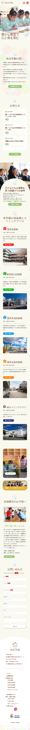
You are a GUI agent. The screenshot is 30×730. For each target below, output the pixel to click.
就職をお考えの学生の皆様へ (14, 141)
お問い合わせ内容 (7, 617)
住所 (4, 610)
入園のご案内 (15, 204)
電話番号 (5, 596)
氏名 (5, 576)
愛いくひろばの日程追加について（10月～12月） (15, 115)
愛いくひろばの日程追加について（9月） (15, 129)
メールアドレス (7, 590)
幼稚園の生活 (15, 86)
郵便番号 (5, 603)
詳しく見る (8, 244)
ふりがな (6, 583)
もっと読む (14, 154)
